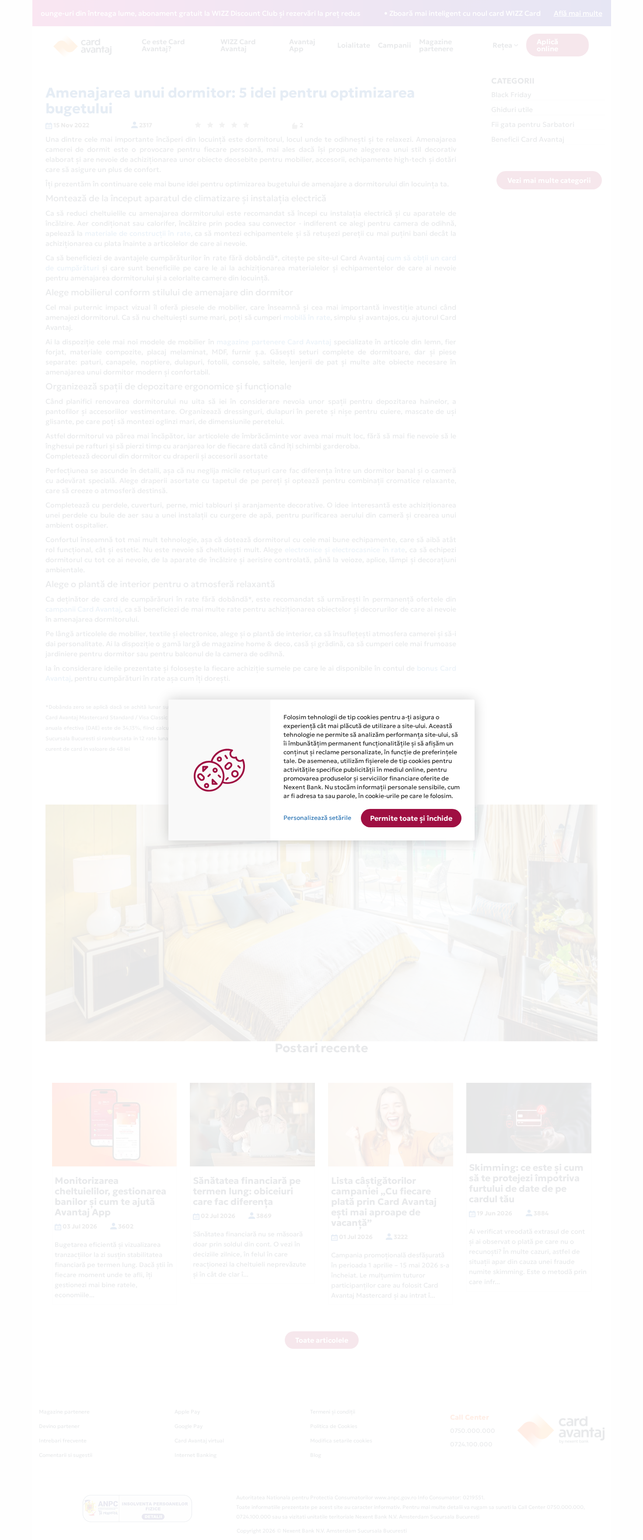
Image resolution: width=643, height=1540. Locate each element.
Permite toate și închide (411, 818)
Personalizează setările (317, 818)
